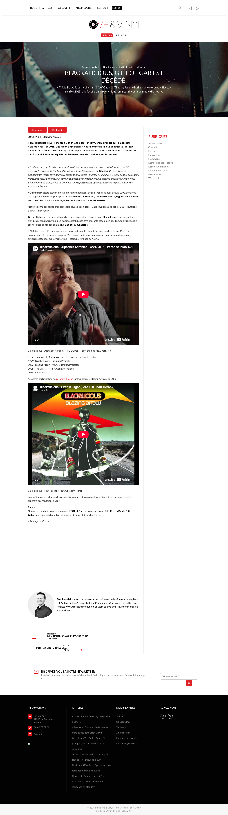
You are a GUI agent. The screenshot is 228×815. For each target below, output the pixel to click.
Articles (47, 8)
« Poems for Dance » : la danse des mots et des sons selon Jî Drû (90, 730)
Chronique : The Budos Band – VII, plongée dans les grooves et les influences (89, 743)
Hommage (37, 130)
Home (33, 8)
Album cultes (84, 8)
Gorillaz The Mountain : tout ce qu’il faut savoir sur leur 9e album (90, 757)
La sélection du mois (159, 166)
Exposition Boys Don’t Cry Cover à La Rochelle (91, 719)
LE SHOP (116, 8)
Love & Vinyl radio (158, 170)
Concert (152, 147)
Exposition (154, 154)
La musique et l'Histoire (160, 162)
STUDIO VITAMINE (122, 811)
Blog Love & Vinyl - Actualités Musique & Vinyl (118, 807)
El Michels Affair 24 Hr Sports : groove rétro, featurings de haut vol (91, 768)
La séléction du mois (126, 738)
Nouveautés (154, 174)
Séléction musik (124, 721)
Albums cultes (123, 732)
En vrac (152, 151)
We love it (64, 8)
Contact (102, 8)
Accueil (86, 67)
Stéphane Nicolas (52, 136)
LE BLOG (107, 35)
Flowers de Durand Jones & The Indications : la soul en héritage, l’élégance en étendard (88, 781)
